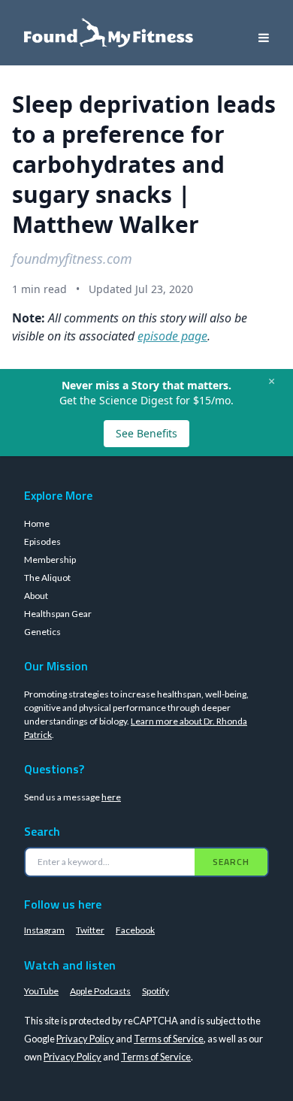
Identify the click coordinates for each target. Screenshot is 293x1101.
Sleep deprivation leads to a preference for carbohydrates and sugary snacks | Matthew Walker (144, 164)
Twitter (90, 930)
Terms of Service (169, 1039)
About (36, 595)
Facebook (135, 930)
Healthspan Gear (58, 613)
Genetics (42, 631)
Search (231, 861)
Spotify (155, 991)
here (111, 797)
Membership (50, 559)
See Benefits (146, 433)
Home (37, 523)
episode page (172, 336)
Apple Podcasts (100, 991)
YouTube (41, 991)
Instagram (44, 930)
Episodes (42, 541)
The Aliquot (47, 577)
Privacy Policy (85, 1039)
